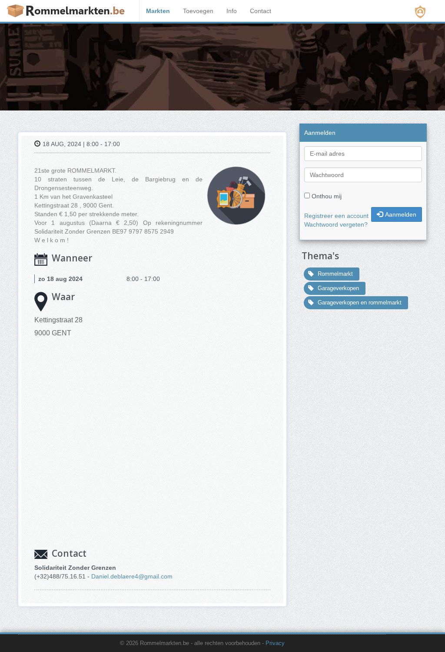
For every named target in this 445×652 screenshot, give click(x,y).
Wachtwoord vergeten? (336, 224)
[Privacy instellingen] (420, 11)
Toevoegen (198, 10)
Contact (260, 10)
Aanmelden (400, 214)
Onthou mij (327, 196)
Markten (158, 10)
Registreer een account (336, 215)
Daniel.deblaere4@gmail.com (132, 576)
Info (231, 10)
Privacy (275, 643)
